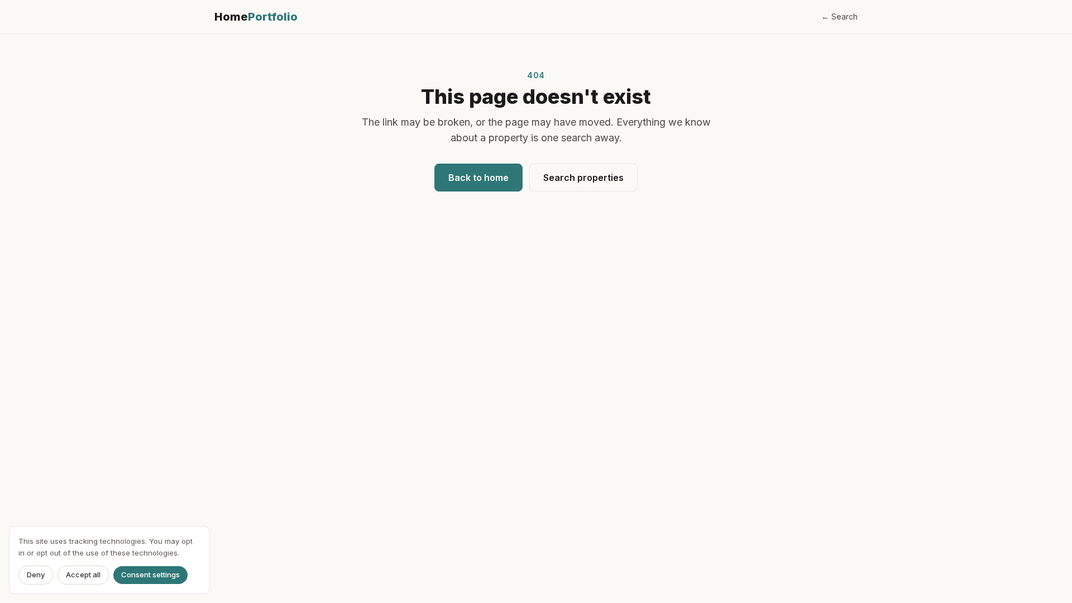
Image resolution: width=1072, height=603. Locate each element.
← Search (839, 16)
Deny (36, 575)
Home (256, 16)
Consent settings (150, 575)
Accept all (83, 575)
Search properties (583, 177)
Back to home (478, 177)
